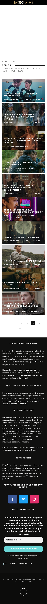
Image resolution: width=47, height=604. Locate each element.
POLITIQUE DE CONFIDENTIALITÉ (18, 564)
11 (39, 323)
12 (19, 328)
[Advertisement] (23, 34)
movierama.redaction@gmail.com (15, 442)
